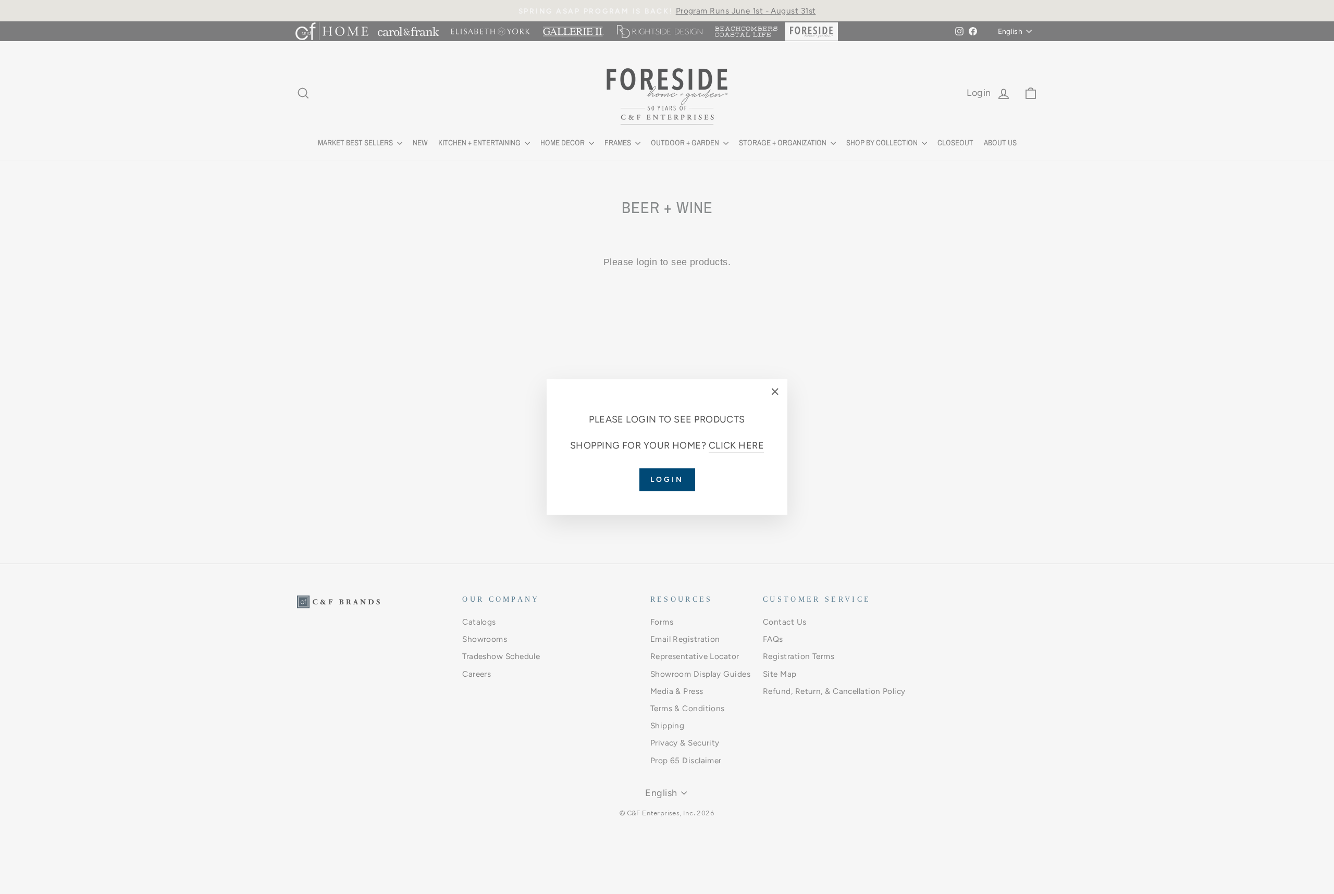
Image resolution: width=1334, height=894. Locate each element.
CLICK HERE (736, 445)
